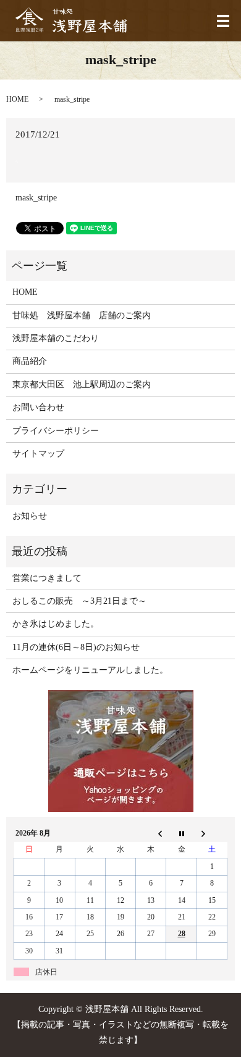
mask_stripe (36, 197)
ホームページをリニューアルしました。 (90, 670)
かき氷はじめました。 (55, 623)
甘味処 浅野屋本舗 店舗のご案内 (81, 315)
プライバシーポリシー (55, 430)
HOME (17, 99)
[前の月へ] (151, 833)
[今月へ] (181, 833)
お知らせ (29, 515)
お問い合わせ (38, 407)
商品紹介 (29, 361)
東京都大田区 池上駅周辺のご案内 (81, 384)
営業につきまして (47, 578)
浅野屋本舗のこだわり (55, 338)
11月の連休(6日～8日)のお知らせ (76, 647)
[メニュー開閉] (223, 21)
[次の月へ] (212, 833)
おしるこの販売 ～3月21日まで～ (79, 601)
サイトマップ (38, 453)
